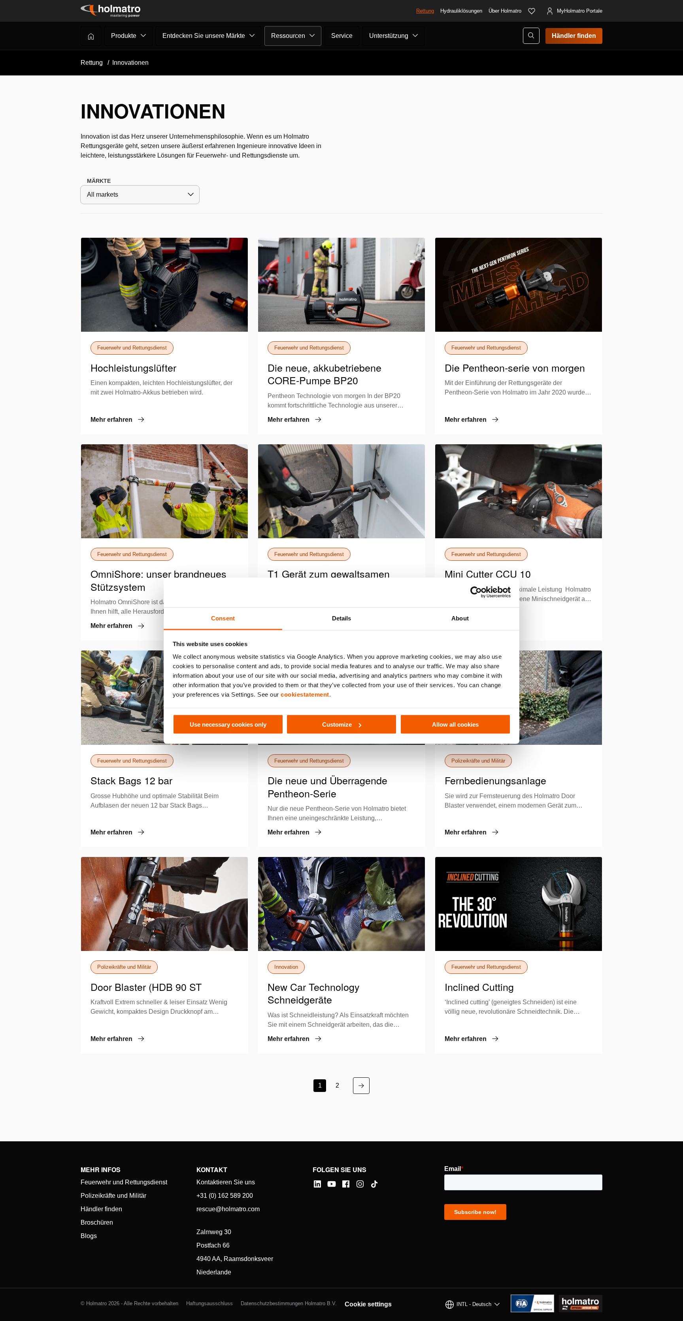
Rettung (425, 11)
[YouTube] (331, 1184)
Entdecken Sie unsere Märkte (203, 35)
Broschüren (97, 1222)
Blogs (89, 1236)
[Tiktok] (374, 1184)
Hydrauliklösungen (461, 11)
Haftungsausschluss (209, 1303)
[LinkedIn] (317, 1184)
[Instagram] (360, 1184)
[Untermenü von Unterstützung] (415, 35)
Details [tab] (341, 617)
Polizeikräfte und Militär (113, 1195)
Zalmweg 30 (213, 1232)
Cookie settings (368, 1304)
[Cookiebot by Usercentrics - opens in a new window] (476, 592)
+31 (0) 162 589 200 (224, 1195)
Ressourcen (288, 35)
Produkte (123, 35)
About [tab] (460, 617)
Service (342, 35)
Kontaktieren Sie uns (225, 1182)
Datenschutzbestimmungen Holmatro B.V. (289, 1303)
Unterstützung (388, 35)
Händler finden (574, 35)
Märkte (99, 181)
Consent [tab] (223, 617)
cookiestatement (305, 694)
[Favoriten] (532, 11)
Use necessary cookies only (228, 724)
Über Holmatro (505, 11)
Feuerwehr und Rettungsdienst (124, 1182)
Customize (337, 724)
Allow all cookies (455, 724)
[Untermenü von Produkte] (143, 35)
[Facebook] (346, 1184)
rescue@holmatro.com (228, 1209)
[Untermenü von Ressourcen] (312, 35)
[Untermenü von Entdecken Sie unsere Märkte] (252, 35)
